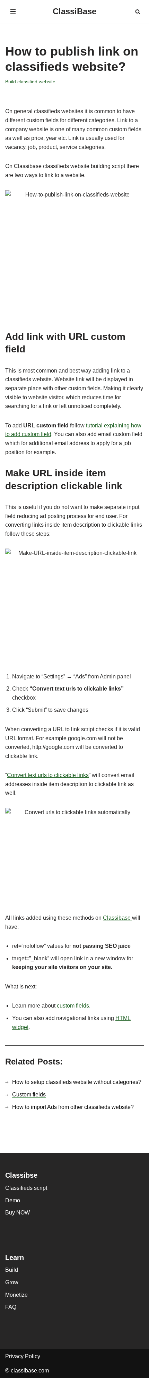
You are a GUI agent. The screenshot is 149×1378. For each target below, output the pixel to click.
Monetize (16, 1295)
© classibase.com (27, 1370)
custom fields (73, 1006)
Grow (11, 1282)
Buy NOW (17, 1213)
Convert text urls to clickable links (48, 775)
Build (11, 1270)
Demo (12, 1200)
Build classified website (30, 81)
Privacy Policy (22, 1356)
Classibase (117, 918)
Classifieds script (26, 1188)
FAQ (10, 1307)
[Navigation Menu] (13, 11)
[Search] (137, 11)
